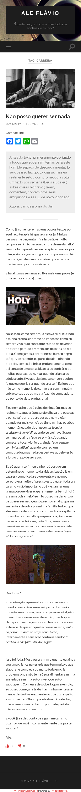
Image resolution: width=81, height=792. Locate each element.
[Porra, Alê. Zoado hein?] (20, 746)
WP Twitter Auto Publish (26, 790)
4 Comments (34, 123)
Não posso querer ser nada (38, 116)
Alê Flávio (40, 13)
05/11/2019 (13, 123)
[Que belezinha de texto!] (8, 746)
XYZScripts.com (60, 790)
